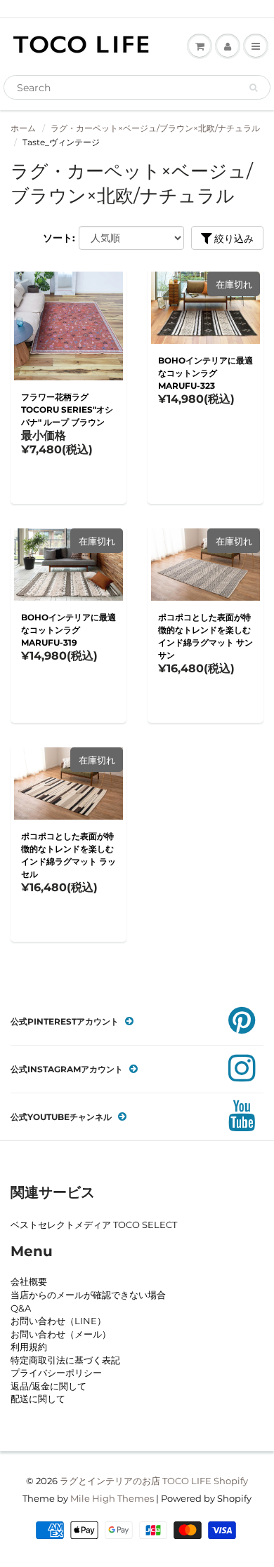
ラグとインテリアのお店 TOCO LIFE (135, 1480)
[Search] (253, 87)
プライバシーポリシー (56, 1372)
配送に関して (38, 1398)
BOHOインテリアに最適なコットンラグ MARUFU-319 (68, 630)
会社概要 (29, 1281)
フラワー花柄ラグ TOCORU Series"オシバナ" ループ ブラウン (67, 409)
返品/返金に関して (48, 1386)
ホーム (23, 128)
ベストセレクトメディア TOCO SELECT (94, 1224)
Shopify (231, 1480)
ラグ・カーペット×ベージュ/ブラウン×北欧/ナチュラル (155, 128)
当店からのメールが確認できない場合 (88, 1294)
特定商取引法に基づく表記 (65, 1360)
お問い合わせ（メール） (61, 1334)
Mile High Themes (112, 1498)
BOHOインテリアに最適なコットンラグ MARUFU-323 (205, 373)
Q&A (21, 1308)
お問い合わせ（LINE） (58, 1320)
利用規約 (29, 1346)
